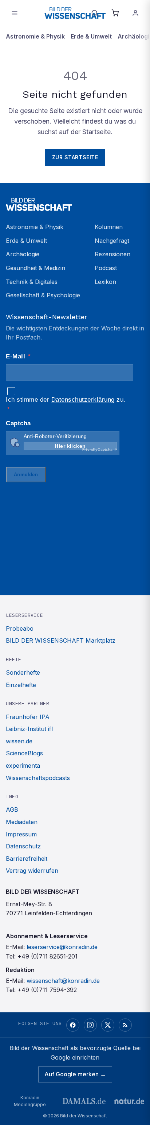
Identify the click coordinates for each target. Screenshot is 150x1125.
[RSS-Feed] (125, 1025)
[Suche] (94, 13)
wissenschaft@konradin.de (63, 980)
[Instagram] (90, 1025)
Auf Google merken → (75, 1074)
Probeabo (19, 628)
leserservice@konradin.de (62, 947)
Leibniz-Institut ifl (29, 728)
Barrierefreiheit (26, 858)
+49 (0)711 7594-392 (47, 989)
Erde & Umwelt (91, 36)
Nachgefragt (112, 240)
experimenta (23, 765)
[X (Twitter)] (107, 1025)
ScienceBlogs (24, 753)
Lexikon (105, 281)
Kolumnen (109, 226)
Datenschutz (23, 846)
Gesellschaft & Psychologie (43, 295)
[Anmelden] (135, 13)
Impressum (21, 834)
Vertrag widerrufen (32, 870)
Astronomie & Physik (35, 36)
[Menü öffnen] (14, 13)
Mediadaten (22, 821)
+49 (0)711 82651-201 (47, 956)
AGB (12, 809)
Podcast (106, 268)
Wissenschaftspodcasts (38, 778)
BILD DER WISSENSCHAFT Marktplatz (60, 640)
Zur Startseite (75, 157)
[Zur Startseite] (75, 13)
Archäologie (22, 254)
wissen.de (19, 741)
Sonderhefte (23, 672)
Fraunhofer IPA (28, 716)
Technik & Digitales (32, 281)
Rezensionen (112, 254)
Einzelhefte (21, 684)
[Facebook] (72, 1025)
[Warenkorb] (115, 13)
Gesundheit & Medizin (35, 268)
